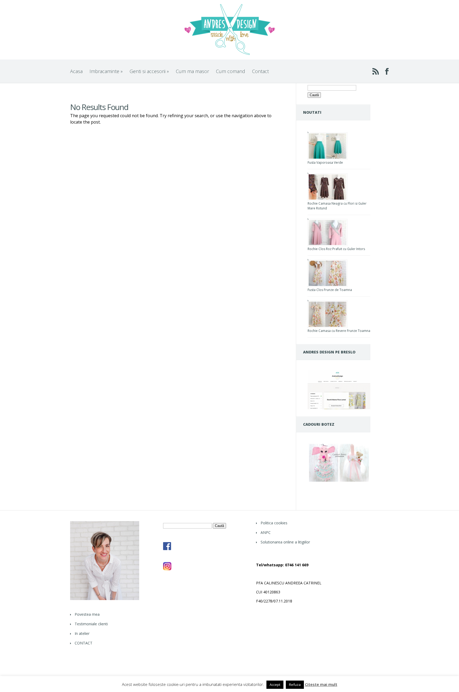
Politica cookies (274, 522)
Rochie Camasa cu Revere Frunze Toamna (339, 330)
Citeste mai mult (321, 684)
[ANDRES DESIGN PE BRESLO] (339, 407)
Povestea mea (87, 614)
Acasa (76, 71)
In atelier (82, 633)
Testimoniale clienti (91, 623)
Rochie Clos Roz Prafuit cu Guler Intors (336, 249)
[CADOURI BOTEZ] (339, 481)
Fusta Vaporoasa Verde (325, 162)
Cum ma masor (192, 71)
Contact (260, 71)
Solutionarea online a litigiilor (285, 542)
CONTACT (83, 642)
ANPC (266, 532)
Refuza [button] (295, 684)
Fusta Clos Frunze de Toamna (330, 290)
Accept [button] (275, 684)
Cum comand (230, 71)
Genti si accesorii (149, 71)
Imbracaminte (106, 71)
